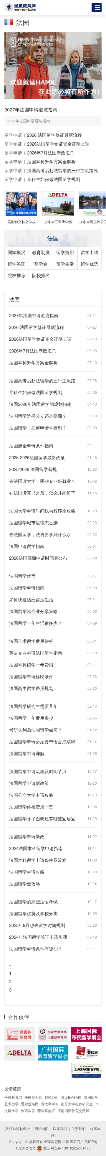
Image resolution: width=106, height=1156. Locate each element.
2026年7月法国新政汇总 (50, 152)
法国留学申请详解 (26, 753)
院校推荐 (16, 275)
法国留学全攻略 (24, 883)
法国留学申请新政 (26, 836)
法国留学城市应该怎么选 (33, 522)
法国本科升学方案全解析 (51, 161)
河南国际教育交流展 (73, 1110)
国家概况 (16, 252)
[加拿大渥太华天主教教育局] (53, 1035)
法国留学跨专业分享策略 (33, 611)
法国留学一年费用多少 (31, 718)
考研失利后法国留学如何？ (35, 730)
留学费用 (65, 252)
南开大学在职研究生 (77, 1103)
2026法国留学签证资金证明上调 (58, 144)
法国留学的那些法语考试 (33, 901)
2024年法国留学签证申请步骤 (38, 937)
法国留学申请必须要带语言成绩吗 (42, 741)
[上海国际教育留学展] (86, 1070)
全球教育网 (13, 1097)
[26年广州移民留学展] (53, 1053)
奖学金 (40, 264)
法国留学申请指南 (26, 587)
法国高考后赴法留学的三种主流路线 (62, 170)
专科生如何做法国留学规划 (53, 179)
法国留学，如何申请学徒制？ (38, 427)
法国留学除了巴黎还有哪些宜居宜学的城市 (42, 819)
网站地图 (41, 1128)
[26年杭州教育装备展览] (86, 1052)
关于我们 (79, 1128)
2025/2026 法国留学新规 (33, 469)
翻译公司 (51, 1097)
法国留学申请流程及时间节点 (38, 771)
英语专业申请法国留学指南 (35, 653)
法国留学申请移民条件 (31, 676)
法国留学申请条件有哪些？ (35, 949)
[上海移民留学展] (86, 1035)
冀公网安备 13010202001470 (66, 1147)
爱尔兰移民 (30, 1103)
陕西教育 (28, 1110)
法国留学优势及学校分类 (33, 913)
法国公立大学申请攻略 (31, 795)
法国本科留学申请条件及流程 (38, 860)
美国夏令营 (33, 1097)
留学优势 (89, 264)
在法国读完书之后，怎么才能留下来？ (42, 494)
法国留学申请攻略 (26, 872)
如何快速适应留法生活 (31, 599)
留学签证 (13, 144)
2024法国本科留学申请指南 (36, 848)
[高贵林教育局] (19, 1035)
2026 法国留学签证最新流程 (54, 135)
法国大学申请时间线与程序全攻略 (42, 511)
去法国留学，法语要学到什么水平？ (40, 535)
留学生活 (65, 264)
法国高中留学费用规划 (31, 688)
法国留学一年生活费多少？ (35, 623)
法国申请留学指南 (26, 546)
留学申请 (13, 135)
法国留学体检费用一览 (31, 806)
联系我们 (60, 1128)
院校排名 (41, 275)
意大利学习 (50, 1103)
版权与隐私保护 (17, 1128)
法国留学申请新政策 (29, 783)
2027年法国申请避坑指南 (30, 109)
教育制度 (41, 252)
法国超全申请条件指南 (31, 445)
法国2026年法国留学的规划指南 (40, 404)
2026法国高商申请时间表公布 (38, 558)
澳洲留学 (91, 1097)
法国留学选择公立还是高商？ (38, 416)
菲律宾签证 (46, 1110)
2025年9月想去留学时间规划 (37, 925)
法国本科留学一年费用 (31, 664)
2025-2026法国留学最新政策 (37, 457)
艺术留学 (11, 1103)
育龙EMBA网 (71, 1097)
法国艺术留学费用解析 (31, 641)
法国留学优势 (22, 576)
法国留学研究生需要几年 (33, 706)
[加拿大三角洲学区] (19, 1053)
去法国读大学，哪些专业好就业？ (42, 481)
